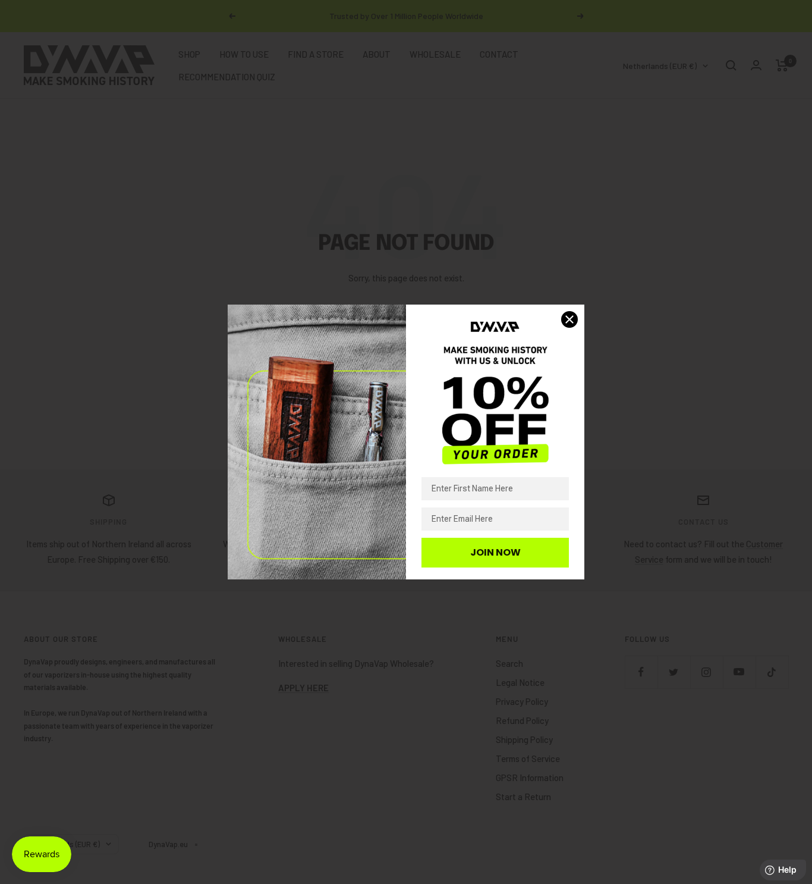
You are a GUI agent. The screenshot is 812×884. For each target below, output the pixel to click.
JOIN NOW (495, 552)
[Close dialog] (569, 319)
